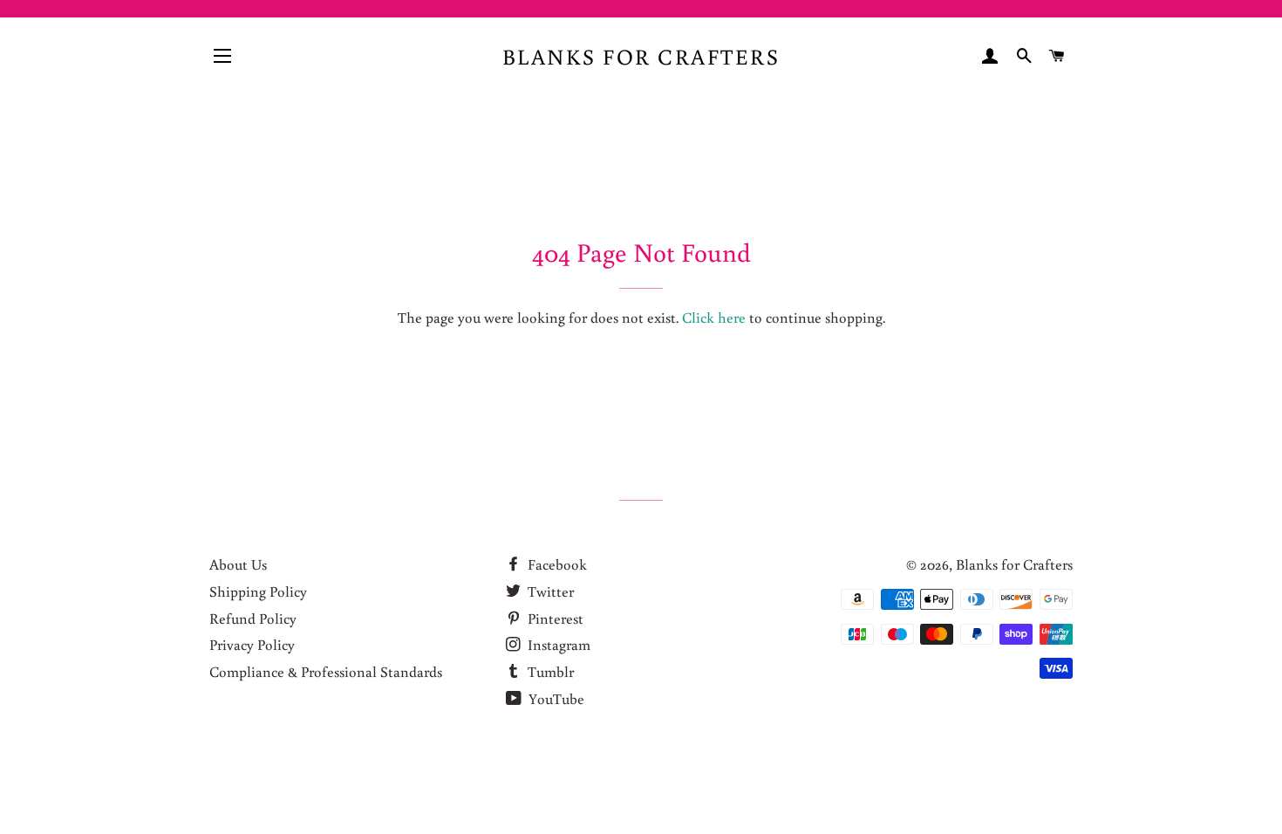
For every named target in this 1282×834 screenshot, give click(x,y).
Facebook (555, 564)
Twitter (549, 591)
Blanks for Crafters (641, 56)
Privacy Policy (252, 644)
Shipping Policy (258, 591)
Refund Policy (253, 618)
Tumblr (549, 671)
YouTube (554, 698)
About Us (238, 564)
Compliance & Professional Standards (325, 671)
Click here (714, 317)
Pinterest (553, 618)
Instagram (557, 644)
